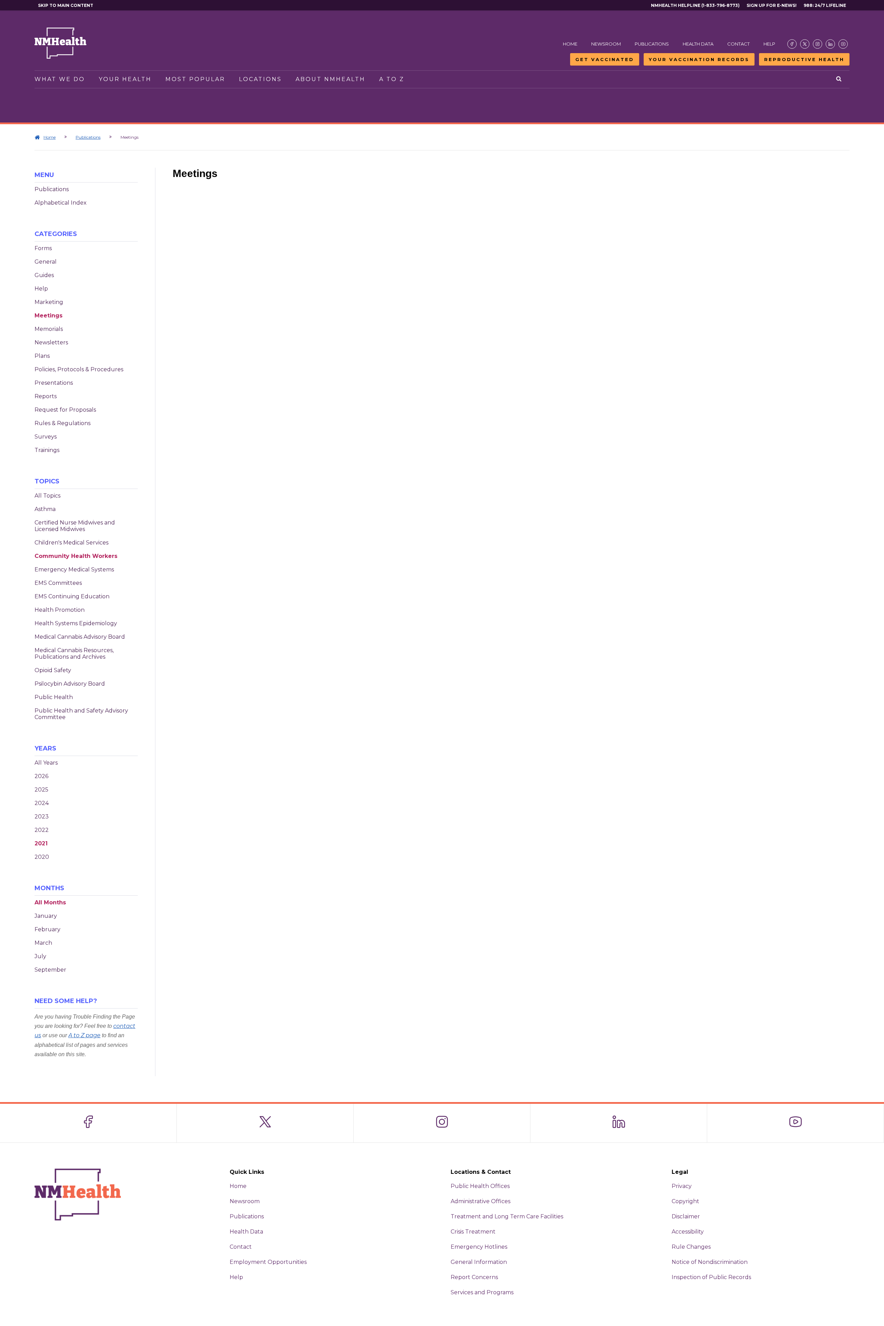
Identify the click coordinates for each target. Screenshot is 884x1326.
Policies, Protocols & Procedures (79, 369)
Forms (43, 248)
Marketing (49, 302)
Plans (42, 356)
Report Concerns (474, 1277)
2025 (41, 789)
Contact (738, 44)
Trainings (47, 450)
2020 (42, 857)
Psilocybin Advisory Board (70, 683)
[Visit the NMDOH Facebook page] (792, 44)
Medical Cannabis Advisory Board (80, 636)
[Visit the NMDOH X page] (804, 44)
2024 (42, 803)
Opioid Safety (53, 670)
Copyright (685, 1201)
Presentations (54, 383)
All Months (50, 902)
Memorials (49, 329)
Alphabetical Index (61, 202)
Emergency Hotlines (479, 1247)
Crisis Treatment (473, 1231)
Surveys (46, 436)
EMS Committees (58, 583)
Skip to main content (65, 5)
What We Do (60, 79)
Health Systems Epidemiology (76, 623)
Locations (260, 79)
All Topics (47, 495)
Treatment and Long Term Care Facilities (507, 1216)
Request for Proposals (65, 409)
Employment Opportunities (268, 1262)
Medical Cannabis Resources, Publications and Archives (74, 653)
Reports (46, 396)
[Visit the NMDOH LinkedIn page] (830, 44)
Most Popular (195, 79)
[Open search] (839, 79)
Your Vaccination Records (699, 59)
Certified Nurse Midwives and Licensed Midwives (75, 525)
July (40, 956)
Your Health (125, 79)
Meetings (49, 315)
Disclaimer (686, 1216)
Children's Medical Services (71, 542)
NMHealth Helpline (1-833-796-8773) (695, 5)
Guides (44, 275)
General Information (479, 1262)
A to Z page (84, 1035)
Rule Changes (691, 1247)
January (46, 916)
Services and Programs (482, 1292)
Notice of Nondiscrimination (710, 1262)
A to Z (391, 79)
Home (570, 44)
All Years (46, 762)
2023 (42, 816)
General (46, 261)
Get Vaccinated (604, 59)
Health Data (698, 44)
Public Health (54, 697)
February (47, 929)
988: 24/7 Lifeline (825, 5)
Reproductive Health (804, 59)
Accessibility (688, 1231)
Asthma (45, 509)
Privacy (682, 1186)
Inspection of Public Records (711, 1277)
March (43, 943)
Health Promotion (60, 610)
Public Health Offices (480, 1186)
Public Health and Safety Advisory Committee (81, 713)
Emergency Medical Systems (74, 569)
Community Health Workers (76, 556)
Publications (652, 44)
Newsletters (51, 342)
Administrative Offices (480, 1201)
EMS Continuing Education (72, 596)
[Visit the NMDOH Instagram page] (817, 44)
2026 (41, 776)
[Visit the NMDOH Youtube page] (843, 44)
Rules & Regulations (62, 423)
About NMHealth (330, 79)
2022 (42, 830)
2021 (41, 843)
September (50, 969)
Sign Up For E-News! (772, 5)
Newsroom (606, 44)
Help (769, 44)
